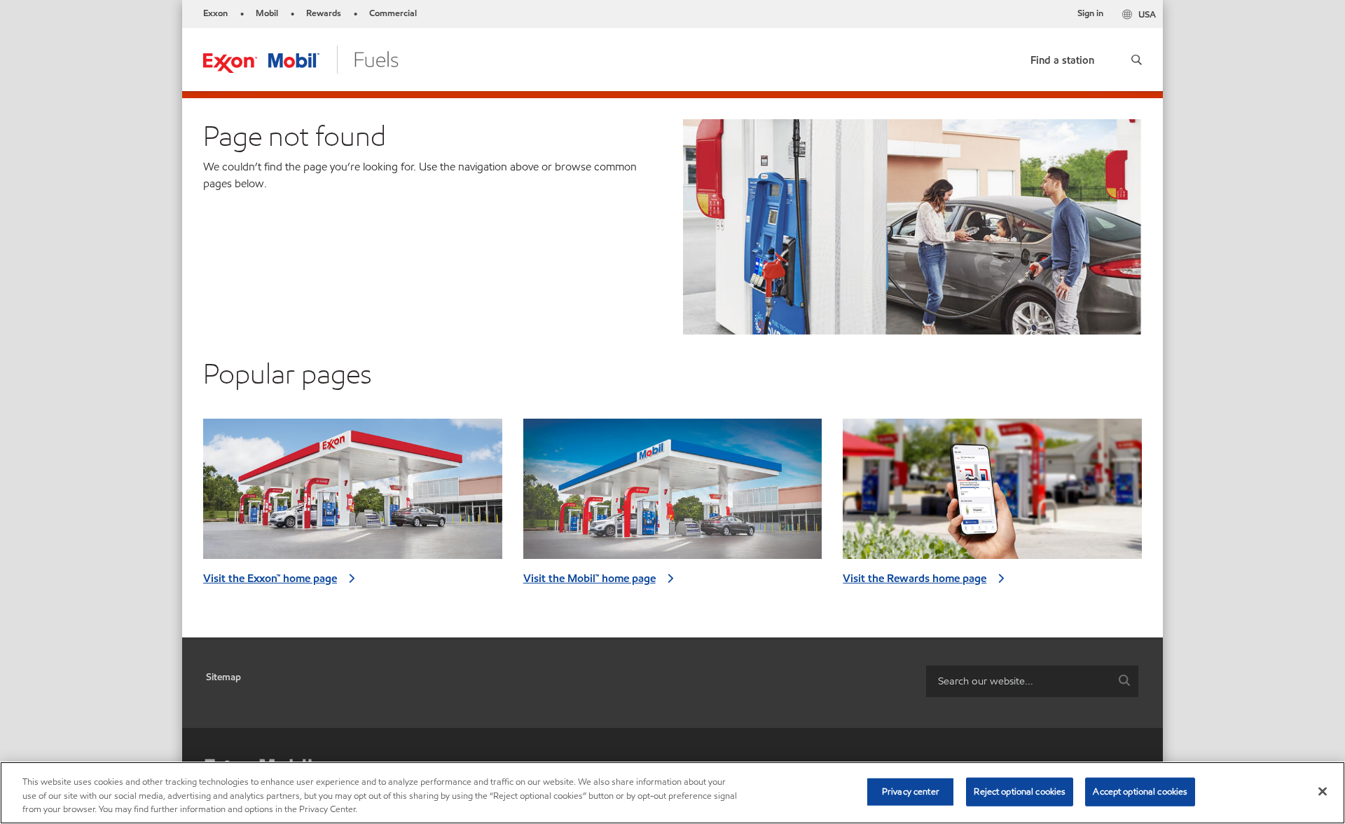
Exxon (215, 13)
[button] (1136, 59)
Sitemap (223, 677)
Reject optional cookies (1019, 791)
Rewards (323, 13)
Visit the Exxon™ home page (270, 578)
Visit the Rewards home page (914, 578)
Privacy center (910, 791)
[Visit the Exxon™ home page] (352, 494)
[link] (1062, 57)
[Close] (1322, 791)
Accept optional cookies (1140, 791)
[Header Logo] (301, 58)
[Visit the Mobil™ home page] (672, 494)
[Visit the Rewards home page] (992, 494)
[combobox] (1032, 681)
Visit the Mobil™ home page (589, 578)
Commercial (393, 13)
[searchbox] (1018, 681)
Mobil (267, 13)
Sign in (1090, 13)
